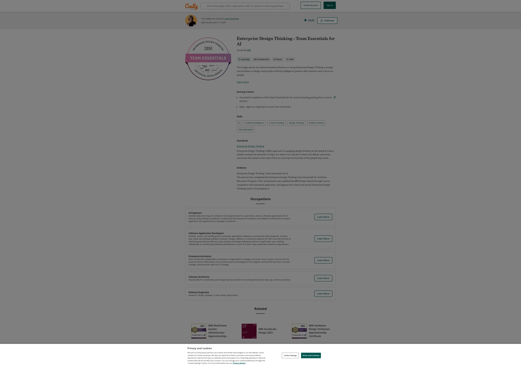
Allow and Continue (311, 355)
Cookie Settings (290, 355)
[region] (260, 355)
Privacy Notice (239, 363)
